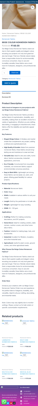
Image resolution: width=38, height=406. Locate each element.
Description (6, 93)
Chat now (14, 73)
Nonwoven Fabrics (13, 33)
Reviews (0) (6, 97)
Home (4, 33)
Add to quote (10, 83)
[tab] (19, 93)
